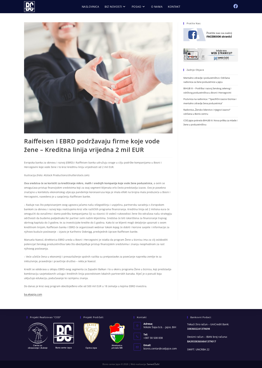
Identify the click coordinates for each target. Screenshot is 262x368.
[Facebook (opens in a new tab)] (235, 6)
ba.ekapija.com (33, 294)
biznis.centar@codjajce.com (160, 348)
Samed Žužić (153, 364)
